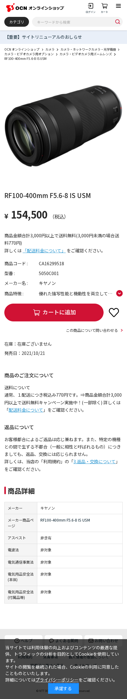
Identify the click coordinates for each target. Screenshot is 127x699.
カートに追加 (59, 312)
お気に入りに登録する (114, 312)
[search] (117, 21)
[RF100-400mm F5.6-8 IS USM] (63, 126)
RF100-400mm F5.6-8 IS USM (65, 520)
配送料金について (26, 410)
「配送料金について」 (44, 250)
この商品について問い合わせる (92, 330)
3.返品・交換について (94, 461)
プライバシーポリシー (57, 680)
